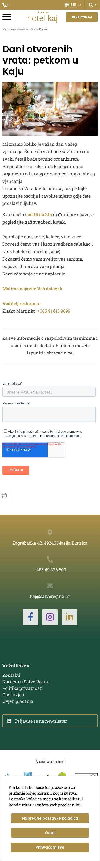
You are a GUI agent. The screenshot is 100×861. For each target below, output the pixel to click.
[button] (5, 5)
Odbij (50, 832)
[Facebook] (30, 617)
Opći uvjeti (13, 695)
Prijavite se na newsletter (41, 721)
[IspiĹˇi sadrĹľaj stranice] (4, 495)
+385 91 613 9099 (53, 311)
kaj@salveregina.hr (50, 596)
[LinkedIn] (69, 617)
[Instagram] (50, 617)
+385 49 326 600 (50, 569)
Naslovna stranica (15, 29)
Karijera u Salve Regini (26, 681)
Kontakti (11, 675)
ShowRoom (39, 29)
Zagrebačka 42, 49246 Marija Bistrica (50, 543)
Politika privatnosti (22, 688)
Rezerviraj (82, 17)
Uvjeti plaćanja (17, 701)
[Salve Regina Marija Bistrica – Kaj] (42, 17)
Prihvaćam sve (50, 847)
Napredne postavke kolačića (50, 818)
